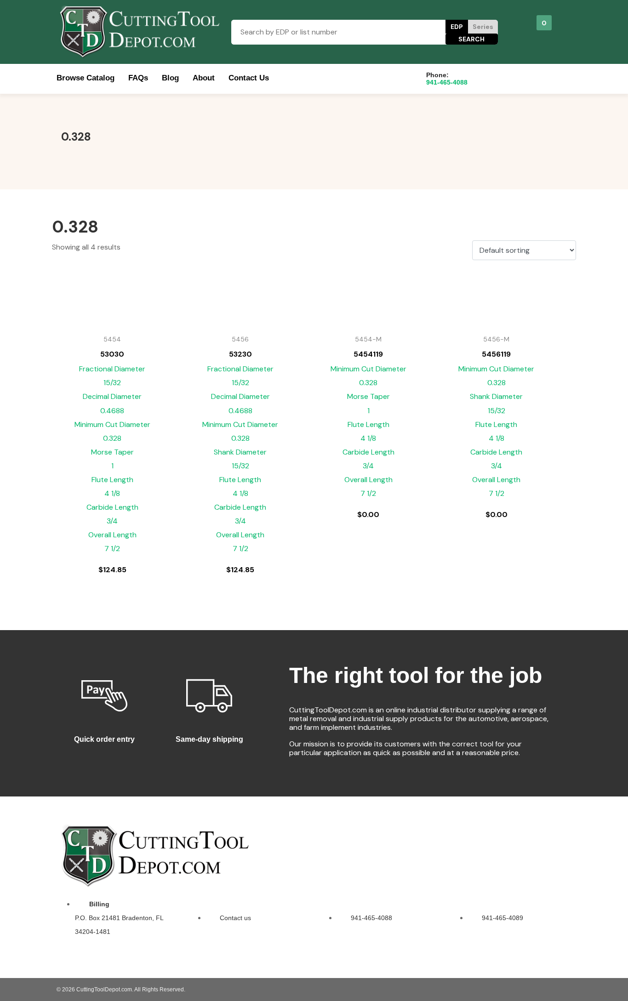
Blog (170, 78)
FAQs (138, 78)
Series (483, 27)
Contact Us (248, 78)
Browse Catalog (85, 78)
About (204, 78)
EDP (457, 27)
